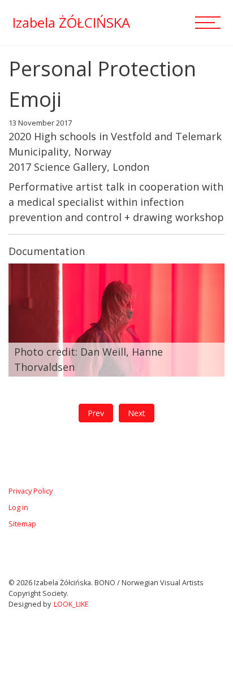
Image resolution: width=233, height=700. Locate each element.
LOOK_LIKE (71, 604)
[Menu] (210, 22)
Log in (18, 507)
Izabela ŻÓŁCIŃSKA (71, 22)
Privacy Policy (30, 491)
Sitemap (22, 524)
